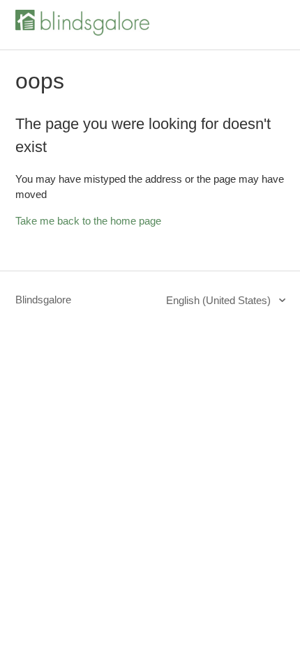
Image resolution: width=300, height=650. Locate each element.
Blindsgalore (43, 299)
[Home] (82, 32)
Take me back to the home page (88, 221)
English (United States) (219, 300)
